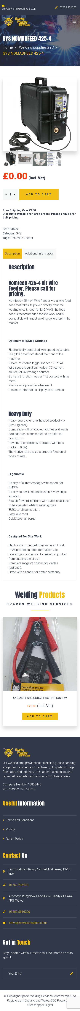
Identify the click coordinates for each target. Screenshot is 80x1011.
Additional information (39, 253)
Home (8, 47)
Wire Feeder (25, 238)
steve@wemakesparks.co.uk (28, 923)
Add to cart (39, 194)
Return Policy (14, 838)
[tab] (13, 254)
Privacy (11, 829)
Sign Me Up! (71, 973)
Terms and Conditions (20, 820)
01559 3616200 (19, 911)
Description (12, 253)
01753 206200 (18, 885)
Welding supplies (33, 47)
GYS (50, 47)
